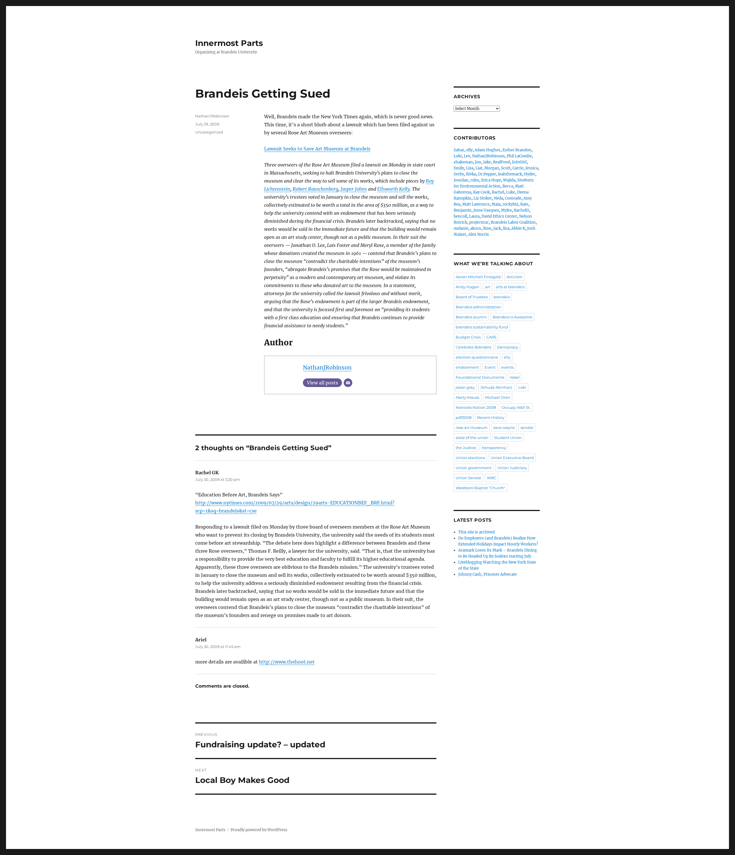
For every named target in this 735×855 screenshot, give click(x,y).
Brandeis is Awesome (512, 317)
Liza (469, 168)
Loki (458, 156)
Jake (487, 162)
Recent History (490, 417)
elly (469, 150)
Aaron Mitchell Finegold (478, 276)
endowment (467, 367)
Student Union (508, 437)
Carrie (517, 168)
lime (487, 228)
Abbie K (518, 228)
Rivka (471, 174)
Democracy (507, 347)
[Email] (348, 382)
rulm (474, 180)
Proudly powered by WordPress (259, 829)
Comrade (513, 198)
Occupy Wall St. (516, 407)
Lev (467, 156)
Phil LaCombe (519, 156)
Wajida (509, 180)
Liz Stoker (482, 198)
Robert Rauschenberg (315, 189)
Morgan (491, 168)
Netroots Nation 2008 (476, 407)
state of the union (472, 437)
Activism (514, 276)
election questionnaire (477, 357)
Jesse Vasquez (486, 210)
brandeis (502, 297)
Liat (478, 168)
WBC (491, 477)
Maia (496, 204)
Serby (459, 174)
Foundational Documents (480, 377)
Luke (510, 192)
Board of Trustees (472, 297)
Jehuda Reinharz (496, 387)
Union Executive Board (512, 457)
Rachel (498, 192)
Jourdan (461, 180)
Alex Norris (478, 234)
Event (490, 367)
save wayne (504, 427)
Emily (459, 168)
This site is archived (476, 532)
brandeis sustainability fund (482, 327)
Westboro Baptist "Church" (480, 487)
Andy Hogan (467, 287)
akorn (475, 228)
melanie (461, 228)
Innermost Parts (229, 43)
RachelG (521, 210)
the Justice (466, 447)
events (507, 367)
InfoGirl (519, 162)
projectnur (479, 222)
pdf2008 (463, 417)
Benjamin (462, 210)
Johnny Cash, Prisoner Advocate (487, 574)
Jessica (531, 168)
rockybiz (510, 204)
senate (527, 427)
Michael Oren (497, 397)
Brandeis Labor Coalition (513, 222)
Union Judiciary (512, 467)
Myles (506, 210)
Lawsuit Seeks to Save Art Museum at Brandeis (317, 149)
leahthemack (510, 174)
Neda (498, 198)
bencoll (460, 216)
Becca (507, 186)
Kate (524, 204)
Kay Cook (481, 192)
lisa (506, 228)
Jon (478, 162)
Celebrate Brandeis (473, 347)
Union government (474, 467)
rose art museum (472, 427)
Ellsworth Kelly (393, 189)
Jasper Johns (354, 189)
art (487, 287)
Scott (505, 168)
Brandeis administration (478, 307)
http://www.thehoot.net (287, 662)
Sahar (459, 150)
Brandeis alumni (471, 317)
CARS (491, 337)
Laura (474, 216)
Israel (515, 377)
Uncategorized (209, 132)
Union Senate (468, 477)
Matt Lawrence (476, 204)
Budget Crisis (468, 337)
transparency (494, 447)
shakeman (463, 162)
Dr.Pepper (487, 174)
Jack (497, 228)
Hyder (529, 174)
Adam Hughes (487, 150)
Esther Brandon (516, 150)
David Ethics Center (499, 216)
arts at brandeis (510, 287)
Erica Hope (491, 180)
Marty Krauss (467, 397)
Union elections (470, 457)
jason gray (465, 387)
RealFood (501, 162)
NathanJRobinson (327, 367)
